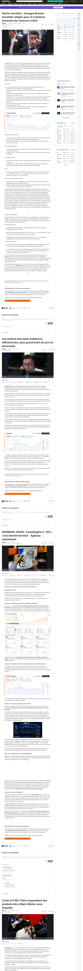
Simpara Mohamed (8, 891)
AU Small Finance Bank (42, 419)
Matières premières (38, 5)
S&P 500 (58, 36)
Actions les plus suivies (62, 149)
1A (15, 119)
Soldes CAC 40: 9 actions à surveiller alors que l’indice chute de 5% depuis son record (68, 100)
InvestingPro (36, 283)
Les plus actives (60, 126)
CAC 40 (58, 26)
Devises (58, 13)
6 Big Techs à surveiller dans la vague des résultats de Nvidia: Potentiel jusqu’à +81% (68, 94)
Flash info (19, 5)
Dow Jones (59, 38)
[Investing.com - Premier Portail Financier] (7, 1)
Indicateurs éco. (44, 5)
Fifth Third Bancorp (31, 964)
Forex (23, 5)
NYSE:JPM (8, 480)
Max (19, 119)
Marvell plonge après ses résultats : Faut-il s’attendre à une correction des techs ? (68, 87)
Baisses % (72, 126)
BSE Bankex (12, 424)
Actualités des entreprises (64, 5)
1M (10, 119)
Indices (63, 13)
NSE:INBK (17, 409)
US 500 (58, 30)
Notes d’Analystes (80, 5)
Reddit (21, 815)
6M (13, 119)
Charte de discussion (6, 342)
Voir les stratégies (27, 693)
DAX (58, 34)
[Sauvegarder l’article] (45, 24)
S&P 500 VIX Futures (61, 32)
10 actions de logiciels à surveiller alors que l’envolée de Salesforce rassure (68, 113)
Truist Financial (17, 964)
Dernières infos (5, 5)
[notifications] (78, 1)
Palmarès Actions (61, 123)
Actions (32, 5)
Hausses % (66, 126)
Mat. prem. (68, 13)
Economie (50, 5)
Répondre (5, 887)
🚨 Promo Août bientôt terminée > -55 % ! (55, 1)
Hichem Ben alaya (8, 883)
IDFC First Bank (9, 421)
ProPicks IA (7, 622)
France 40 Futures (60, 28)
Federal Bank (20, 421)
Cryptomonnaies (27, 5)
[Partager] (42, 24)
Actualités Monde (56, 5)
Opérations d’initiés (72, 5)
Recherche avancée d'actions (51, 3)
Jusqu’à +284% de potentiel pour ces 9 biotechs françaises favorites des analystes (68, 107)
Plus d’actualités (66, 117)
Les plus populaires (13, 5)
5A (17, 119)
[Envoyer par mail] (25, 324)
